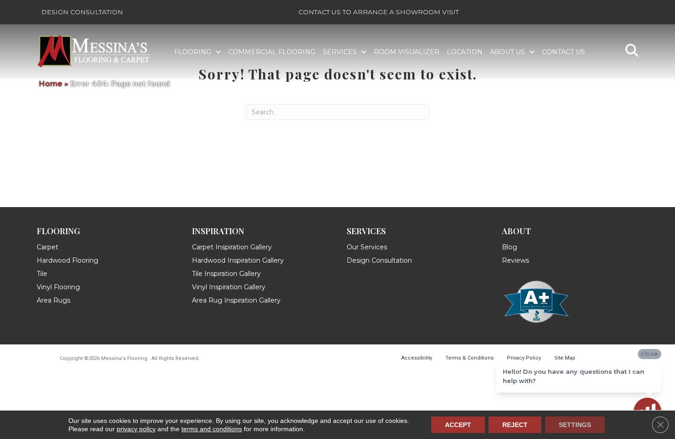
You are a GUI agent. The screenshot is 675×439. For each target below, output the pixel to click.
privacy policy (136, 429)
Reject (515, 424)
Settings (575, 424)
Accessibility (416, 358)
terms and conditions (211, 429)
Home (50, 83)
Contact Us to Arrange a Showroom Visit (378, 12)
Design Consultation (82, 12)
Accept (458, 424)
